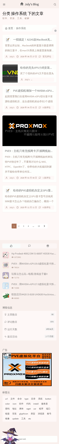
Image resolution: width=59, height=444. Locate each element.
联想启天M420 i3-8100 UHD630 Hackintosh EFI (35, 294)
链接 (7, 413)
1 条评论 (46, 177)
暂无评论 (47, 56)
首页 (10, 28)
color (7, 403)
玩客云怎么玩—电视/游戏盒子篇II (29, 273)
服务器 (44, 403)
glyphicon (23, 413)
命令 (20, 398)
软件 (21, 403)
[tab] (11, 245)
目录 (33, 398)
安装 (14, 413)
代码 (28, 403)
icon (14, 403)
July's (11, 56)
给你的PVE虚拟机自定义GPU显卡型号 (36, 190)
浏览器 (41, 413)
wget (28, 408)
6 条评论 (46, 207)
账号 (49, 413)
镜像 (7, 418)
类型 (33, 413)
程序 (41, 408)
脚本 (21, 408)
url (6, 398)
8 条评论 (46, 107)
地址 (14, 408)
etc (29, 418)
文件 (12, 398)
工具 (23, 418)
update (15, 418)
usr (34, 408)
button (48, 398)
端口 (48, 408)
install (36, 403)
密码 (7, 408)
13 (39, 226)
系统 (40, 398)
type (26, 398)
